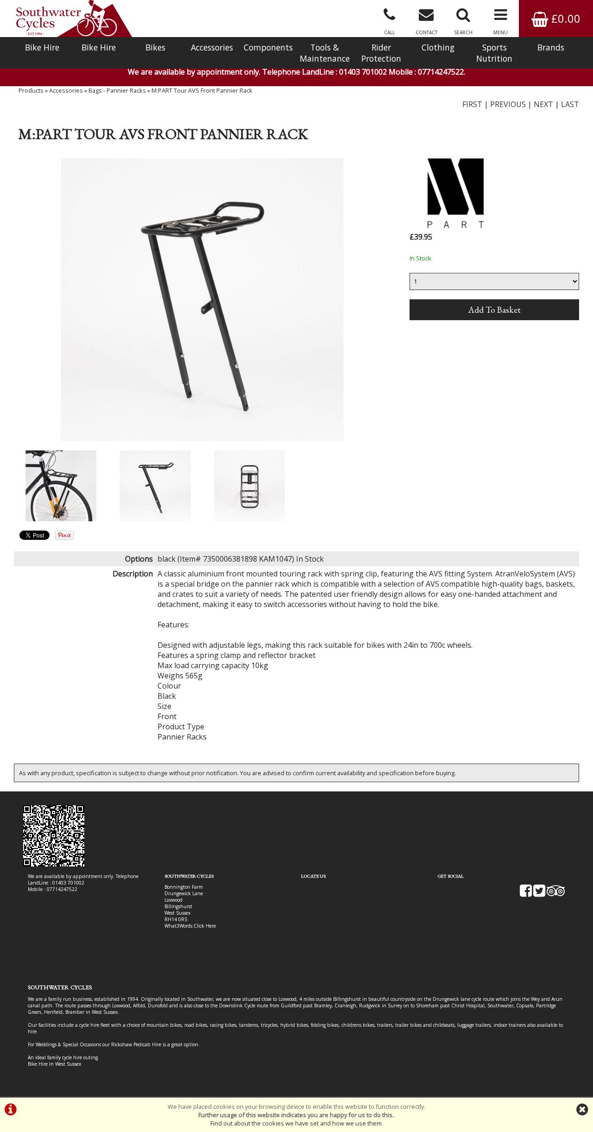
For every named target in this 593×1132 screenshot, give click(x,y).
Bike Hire (42, 47)
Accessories (212, 47)
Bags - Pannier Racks (117, 90)
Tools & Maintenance (325, 53)
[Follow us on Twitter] (539, 894)
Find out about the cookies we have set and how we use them (296, 1123)
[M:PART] (456, 225)
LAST (570, 104)
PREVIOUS (508, 104)
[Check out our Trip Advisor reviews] (556, 894)
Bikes (155, 47)
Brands (550, 47)
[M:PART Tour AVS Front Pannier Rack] (202, 299)
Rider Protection (381, 53)
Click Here (205, 926)
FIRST (472, 104)
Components (268, 47)
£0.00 (564, 18)
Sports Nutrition (494, 53)
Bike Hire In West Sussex (54, 1064)
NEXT (543, 104)
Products (31, 90)
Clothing (438, 47)
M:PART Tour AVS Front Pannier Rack (201, 90)
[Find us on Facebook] (526, 894)
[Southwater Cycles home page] (74, 18)
